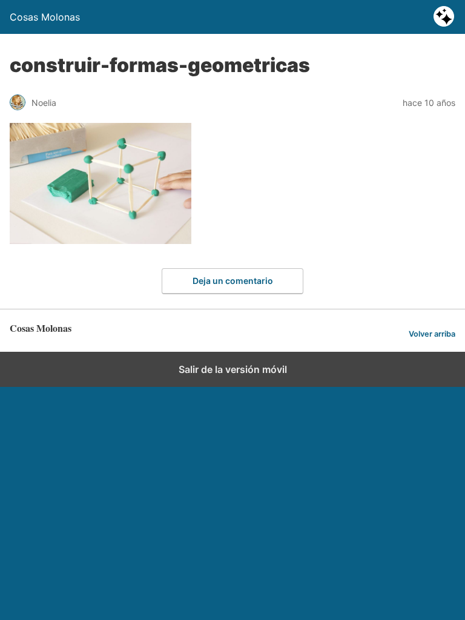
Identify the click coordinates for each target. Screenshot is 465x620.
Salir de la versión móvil (233, 369)
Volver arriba (432, 333)
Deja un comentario (233, 280)
